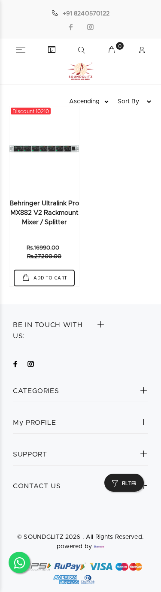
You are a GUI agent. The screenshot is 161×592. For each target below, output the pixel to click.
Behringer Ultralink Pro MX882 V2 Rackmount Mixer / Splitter (44, 212)
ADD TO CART (49, 278)
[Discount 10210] (44, 149)
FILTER (129, 483)
